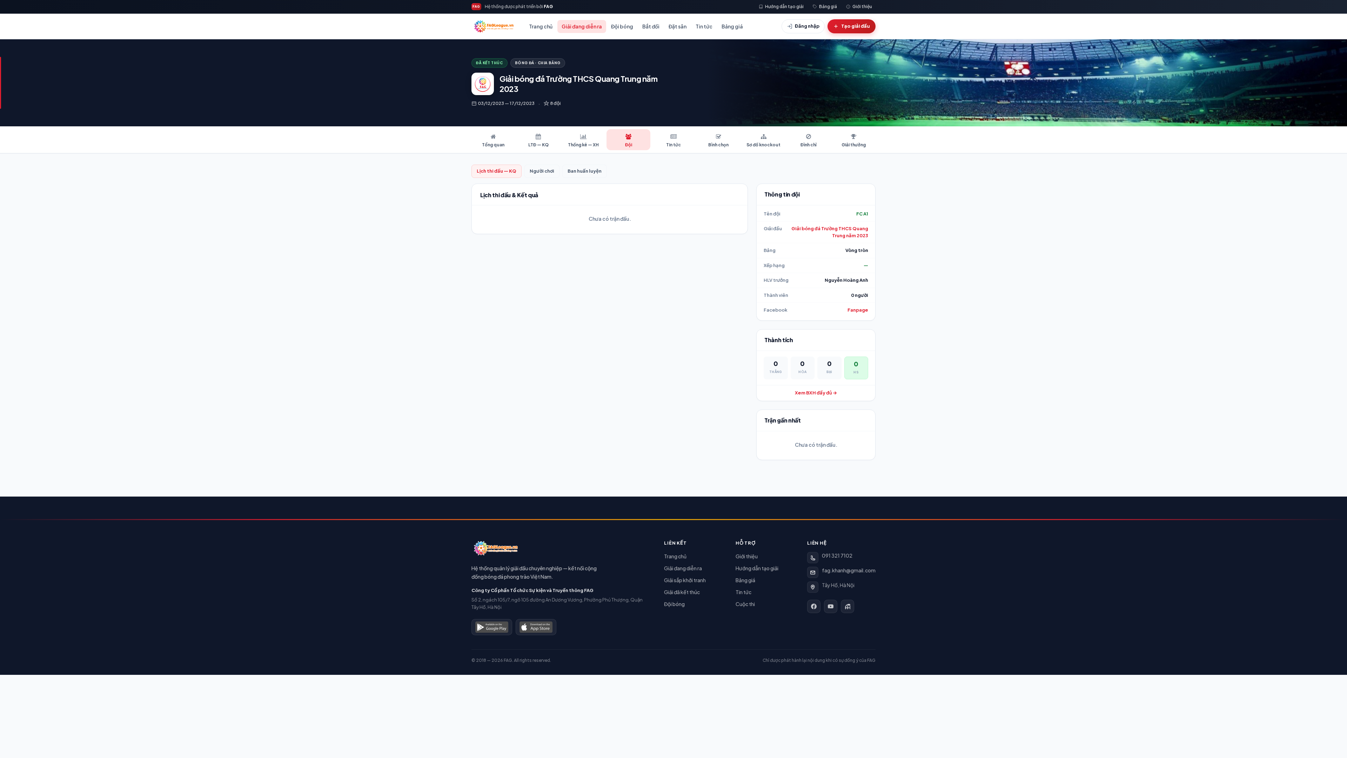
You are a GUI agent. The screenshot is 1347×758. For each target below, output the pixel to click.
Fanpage (857, 310)
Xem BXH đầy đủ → (816, 392)
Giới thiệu (747, 556)
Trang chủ (540, 26)
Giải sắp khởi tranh (685, 580)
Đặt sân (677, 26)
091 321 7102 (837, 555)
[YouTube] (830, 606)
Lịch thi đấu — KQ (496, 171)
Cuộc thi (745, 604)
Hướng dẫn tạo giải (757, 568)
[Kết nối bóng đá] (847, 606)
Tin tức (704, 26)
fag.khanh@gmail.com (849, 570)
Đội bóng (622, 26)
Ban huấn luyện (585, 171)
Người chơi (542, 171)
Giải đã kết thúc (682, 592)
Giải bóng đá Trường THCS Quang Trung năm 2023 (829, 232)
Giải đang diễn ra (582, 26)
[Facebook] (813, 606)
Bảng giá (732, 26)
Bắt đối (650, 26)
